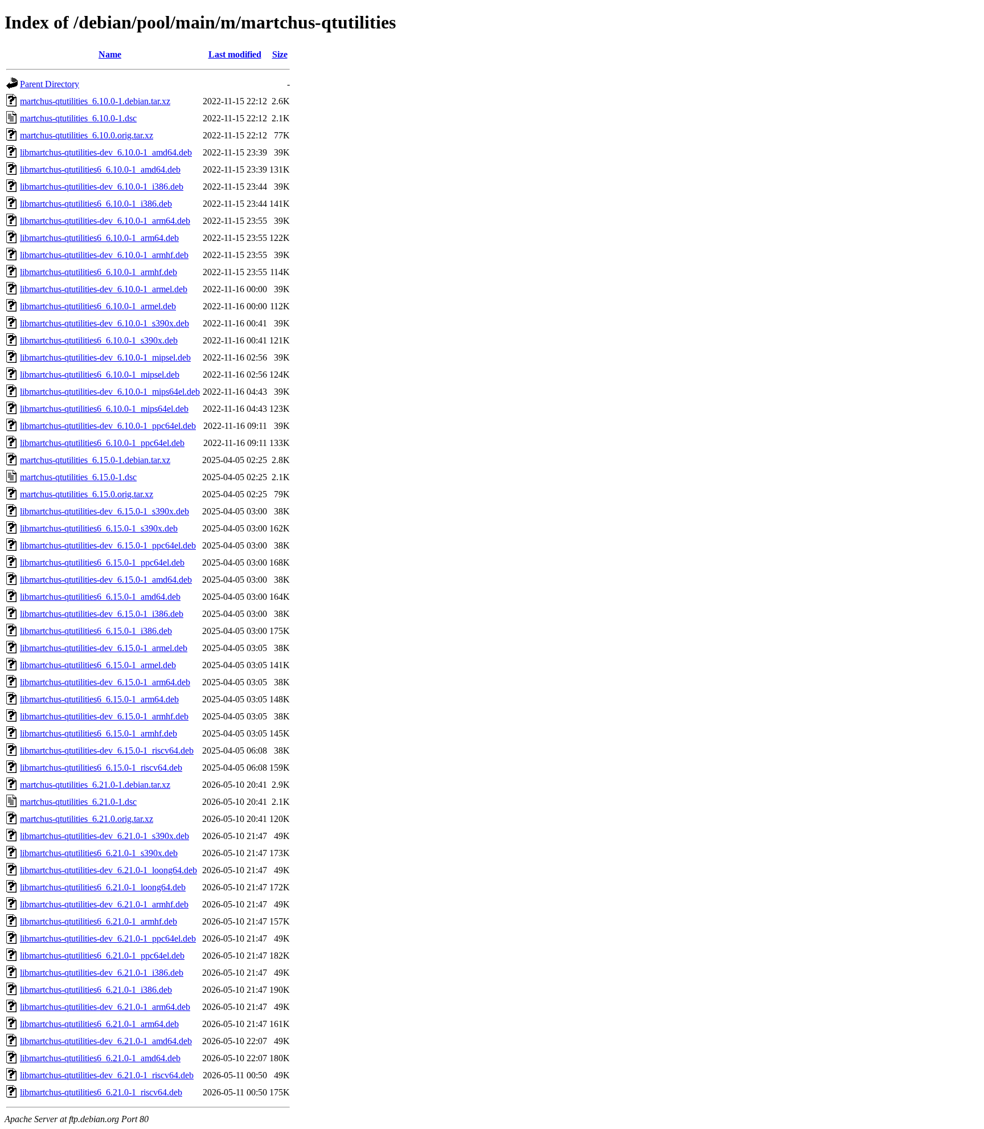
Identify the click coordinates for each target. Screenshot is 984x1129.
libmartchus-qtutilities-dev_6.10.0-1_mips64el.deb (110, 391)
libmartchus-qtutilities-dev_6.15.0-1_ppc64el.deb (108, 545)
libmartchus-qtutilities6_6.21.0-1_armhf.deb (98, 921)
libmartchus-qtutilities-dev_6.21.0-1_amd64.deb (106, 1041)
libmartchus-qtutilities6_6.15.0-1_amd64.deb (100, 597)
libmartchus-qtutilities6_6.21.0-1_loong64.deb (103, 887)
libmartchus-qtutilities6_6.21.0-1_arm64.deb (99, 1024)
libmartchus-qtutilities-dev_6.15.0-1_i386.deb (101, 614)
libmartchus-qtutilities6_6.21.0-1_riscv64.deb (101, 1092)
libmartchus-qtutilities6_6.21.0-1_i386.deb (96, 990)
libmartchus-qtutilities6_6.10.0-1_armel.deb (98, 306)
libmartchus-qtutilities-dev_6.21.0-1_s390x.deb (104, 836)
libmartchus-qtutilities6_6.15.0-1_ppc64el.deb (102, 562)
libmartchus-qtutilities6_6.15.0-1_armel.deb (98, 665)
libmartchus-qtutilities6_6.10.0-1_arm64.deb (99, 238)
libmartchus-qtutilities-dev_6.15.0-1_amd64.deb (106, 579)
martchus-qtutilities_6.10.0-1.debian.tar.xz (95, 101)
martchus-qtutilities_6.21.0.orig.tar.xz (86, 819)
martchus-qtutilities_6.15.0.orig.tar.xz (86, 494)
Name (110, 54)
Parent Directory (49, 84)
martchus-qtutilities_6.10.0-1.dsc (78, 118)
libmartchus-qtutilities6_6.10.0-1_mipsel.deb (99, 374)
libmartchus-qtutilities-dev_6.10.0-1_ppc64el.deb (108, 426)
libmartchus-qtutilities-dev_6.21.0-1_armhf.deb (104, 904)
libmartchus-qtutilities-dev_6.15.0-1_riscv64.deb (107, 750)
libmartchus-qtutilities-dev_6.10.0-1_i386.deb (101, 186)
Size (280, 54)
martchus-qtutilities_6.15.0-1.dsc (78, 477)
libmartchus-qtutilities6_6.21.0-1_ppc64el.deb (102, 955)
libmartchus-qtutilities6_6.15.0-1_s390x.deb (99, 528)
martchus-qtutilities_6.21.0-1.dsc (78, 802)
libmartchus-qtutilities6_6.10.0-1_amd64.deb (100, 169)
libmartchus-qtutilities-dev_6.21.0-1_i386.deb (101, 972)
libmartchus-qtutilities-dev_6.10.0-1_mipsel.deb (105, 357)
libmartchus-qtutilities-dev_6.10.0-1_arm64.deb (105, 221)
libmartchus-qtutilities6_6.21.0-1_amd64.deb (100, 1058)
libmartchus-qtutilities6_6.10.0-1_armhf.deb (98, 272)
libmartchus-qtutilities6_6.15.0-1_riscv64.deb (101, 767)
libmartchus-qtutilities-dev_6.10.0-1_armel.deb (103, 289)
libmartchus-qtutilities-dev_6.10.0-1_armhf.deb (104, 255)
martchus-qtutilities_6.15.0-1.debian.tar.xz (95, 460)
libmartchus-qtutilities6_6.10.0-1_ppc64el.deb (102, 443)
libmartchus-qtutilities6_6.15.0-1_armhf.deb (98, 733)
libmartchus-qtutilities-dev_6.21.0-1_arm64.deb (105, 1007)
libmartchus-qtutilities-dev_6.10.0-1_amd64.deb (106, 152)
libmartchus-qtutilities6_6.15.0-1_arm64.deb (99, 699)
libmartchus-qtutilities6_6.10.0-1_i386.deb (96, 203)
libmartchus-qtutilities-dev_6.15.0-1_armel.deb (103, 648)
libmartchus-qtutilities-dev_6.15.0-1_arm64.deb (105, 682)
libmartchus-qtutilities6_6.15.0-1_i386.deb (96, 631)
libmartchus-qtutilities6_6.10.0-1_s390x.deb (99, 340)
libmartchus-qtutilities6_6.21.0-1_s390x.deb (99, 853)
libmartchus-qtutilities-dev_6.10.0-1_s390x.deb (104, 323)
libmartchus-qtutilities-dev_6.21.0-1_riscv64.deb (107, 1075)
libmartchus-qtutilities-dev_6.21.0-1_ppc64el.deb (108, 938)
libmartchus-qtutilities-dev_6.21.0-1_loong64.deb (108, 870)
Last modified (234, 54)
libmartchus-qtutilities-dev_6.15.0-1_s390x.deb (104, 511)
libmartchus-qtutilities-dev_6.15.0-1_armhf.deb (104, 716)
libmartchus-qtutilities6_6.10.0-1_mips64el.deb (104, 409)
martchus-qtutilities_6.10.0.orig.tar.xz (86, 135)
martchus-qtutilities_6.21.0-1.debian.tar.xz (95, 785)
